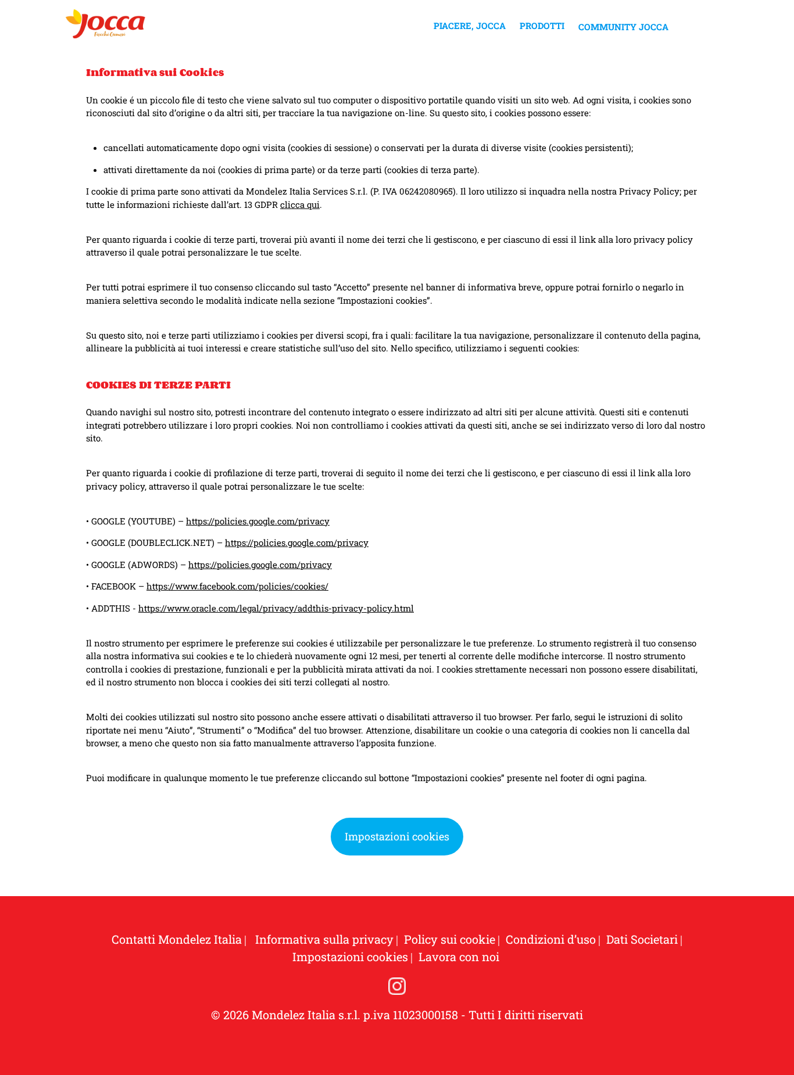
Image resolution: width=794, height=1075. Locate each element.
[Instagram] (397, 986)
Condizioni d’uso (551, 939)
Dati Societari (642, 939)
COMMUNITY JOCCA (623, 27)
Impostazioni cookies (397, 836)
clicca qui (300, 204)
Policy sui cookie (449, 939)
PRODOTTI (542, 25)
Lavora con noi (459, 956)
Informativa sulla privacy (323, 939)
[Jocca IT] (105, 28)
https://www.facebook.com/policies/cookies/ (237, 586)
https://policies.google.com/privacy (258, 521)
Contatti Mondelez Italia (177, 939)
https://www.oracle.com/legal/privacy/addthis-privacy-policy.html (276, 608)
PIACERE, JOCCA (470, 25)
